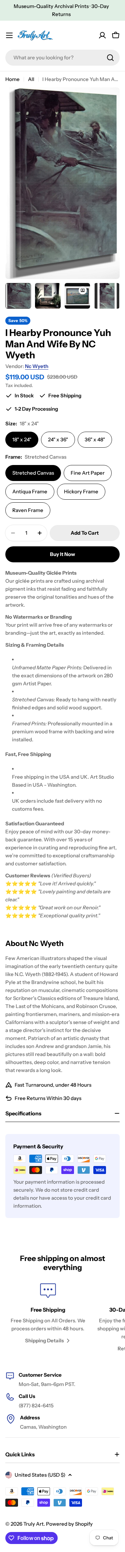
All (31, 79)
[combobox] (62, 58)
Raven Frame (27, 510)
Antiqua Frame (29, 491)
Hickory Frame (81, 491)
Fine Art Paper (88, 473)
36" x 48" (95, 439)
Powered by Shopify (69, 1524)
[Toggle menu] (9, 35)
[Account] (102, 35)
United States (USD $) (40, 1475)
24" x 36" (58, 439)
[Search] (110, 58)
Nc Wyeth (36, 366)
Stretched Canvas (33, 473)
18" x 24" (21, 439)
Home (12, 79)
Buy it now (62, 554)
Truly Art (33, 1524)
